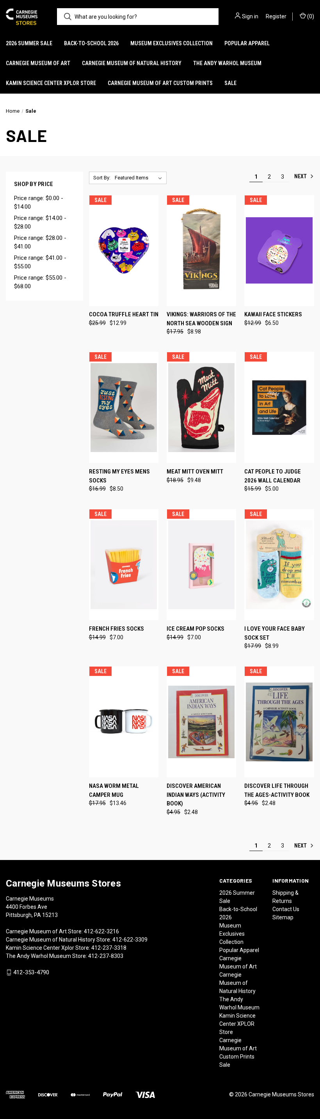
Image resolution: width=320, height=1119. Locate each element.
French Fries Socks (116, 628)
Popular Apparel (247, 43)
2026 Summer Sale (29, 43)
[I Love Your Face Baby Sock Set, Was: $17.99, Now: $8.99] (279, 565)
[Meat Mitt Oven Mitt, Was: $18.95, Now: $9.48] (201, 407)
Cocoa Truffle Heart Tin (123, 314)
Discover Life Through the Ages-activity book (276, 790)
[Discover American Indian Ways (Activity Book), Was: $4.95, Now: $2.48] (201, 722)
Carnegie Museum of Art (38, 63)
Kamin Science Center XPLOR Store (51, 83)
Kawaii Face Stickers (273, 314)
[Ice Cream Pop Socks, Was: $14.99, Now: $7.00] (201, 565)
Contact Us (285, 909)
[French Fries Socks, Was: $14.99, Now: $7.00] (124, 565)
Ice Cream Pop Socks (195, 628)
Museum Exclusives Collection (171, 43)
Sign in (250, 16)
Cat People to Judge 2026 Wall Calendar (272, 476)
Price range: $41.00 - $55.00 (40, 262)
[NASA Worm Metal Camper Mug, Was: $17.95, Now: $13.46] (124, 722)
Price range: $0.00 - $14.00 (38, 203)
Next (301, 176)
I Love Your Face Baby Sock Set (274, 633)
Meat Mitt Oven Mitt (195, 471)
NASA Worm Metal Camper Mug (114, 790)
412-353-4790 (31, 972)
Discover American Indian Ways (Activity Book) (196, 794)
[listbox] (140, 178)
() (310, 16)
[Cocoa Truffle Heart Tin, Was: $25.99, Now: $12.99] (124, 251)
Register (276, 16)
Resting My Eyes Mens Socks (119, 476)
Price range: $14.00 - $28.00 (40, 223)
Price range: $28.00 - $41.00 (40, 242)
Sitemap (282, 917)
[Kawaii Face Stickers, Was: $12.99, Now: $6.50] (279, 251)
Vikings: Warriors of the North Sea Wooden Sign (201, 319)
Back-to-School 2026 (91, 43)
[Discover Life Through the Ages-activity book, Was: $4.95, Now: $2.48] (279, 722)
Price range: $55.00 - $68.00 (40, 282)
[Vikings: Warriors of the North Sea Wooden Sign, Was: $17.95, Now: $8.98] (201, 251)
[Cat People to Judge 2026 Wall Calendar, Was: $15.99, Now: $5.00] (279, 407)
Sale (230, 83)
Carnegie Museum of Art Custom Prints (160, 83)
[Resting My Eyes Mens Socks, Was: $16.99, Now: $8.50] (124, 407)
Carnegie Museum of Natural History (131, 63)
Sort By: (101, 178)
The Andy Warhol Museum (227, 63)
